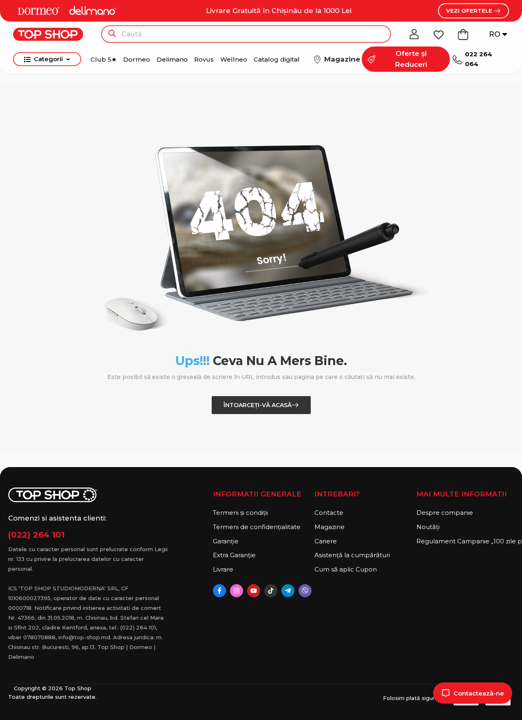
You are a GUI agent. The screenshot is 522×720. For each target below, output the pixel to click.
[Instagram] (236, 590)
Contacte (328, 512)
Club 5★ (104, 59)
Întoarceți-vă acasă (257, 405)
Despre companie (444, 512)
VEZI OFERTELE (470, 10)
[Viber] (305, 590)
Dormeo (136, 59)
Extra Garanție (234, 555)
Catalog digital (277, 59)
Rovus (204, 59)
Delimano (172, 59)
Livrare (223, 569)
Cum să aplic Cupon (345, 569)
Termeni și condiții (240, 512)
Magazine (329, 527)
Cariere (325, 541)
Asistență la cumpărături (352, 555)
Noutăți (428, 527)
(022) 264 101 (36, 535)
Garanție (226, 541)
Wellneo (233, 59)
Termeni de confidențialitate (257, 527)
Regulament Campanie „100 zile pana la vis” (465, 541)
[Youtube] (253, 590)
